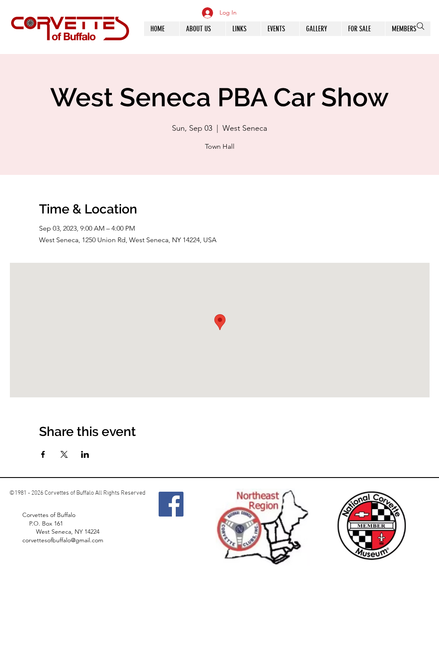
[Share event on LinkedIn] (85, 454)
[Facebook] (171, 504)
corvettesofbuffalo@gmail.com (62, 540)
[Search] (421, 26)
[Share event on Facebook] (43, 454)
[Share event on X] (64, 454)
